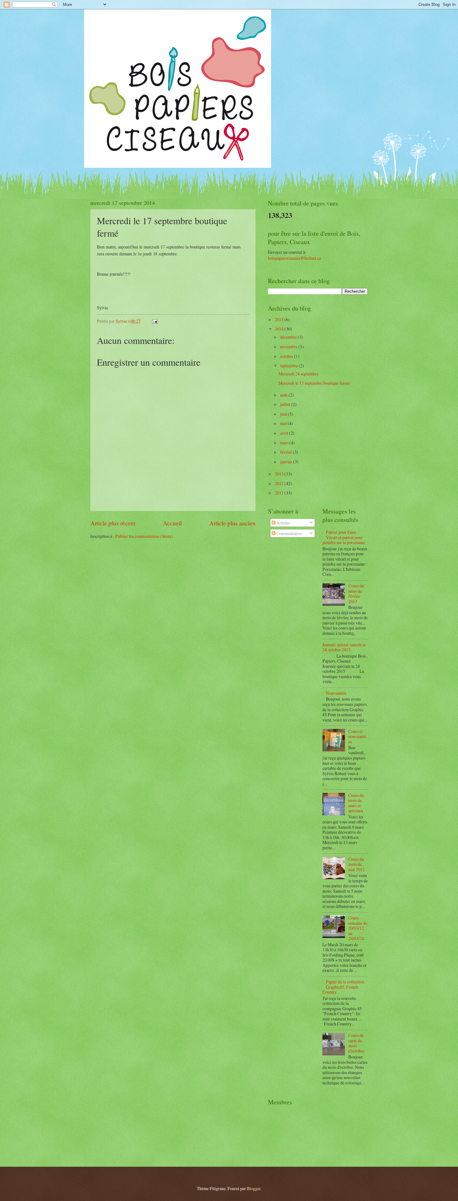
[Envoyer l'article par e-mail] (154, 321)
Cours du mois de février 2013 (356, 593)
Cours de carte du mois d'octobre (356, 1043)
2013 (279, 474)
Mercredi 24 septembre (298, 374)
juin (284, 414)
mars (284, 443)
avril (284, 433)
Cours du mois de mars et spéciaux (356, 803)
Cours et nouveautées (357, 736)
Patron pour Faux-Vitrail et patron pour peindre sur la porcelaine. (344, 537)
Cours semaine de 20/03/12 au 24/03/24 (357, 928)
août (284, 395)
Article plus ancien (232, 523)
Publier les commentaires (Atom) (144, 536)
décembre (289, 337)
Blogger (253, 1188)
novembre (289, 347)
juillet (285, 404)
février (286, 452)
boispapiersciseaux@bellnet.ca (294, 258)
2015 (279, 319)
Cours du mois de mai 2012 (356, 864)
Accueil (172, 523)
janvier (286, 462)
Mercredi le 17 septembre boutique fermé (314, 383)
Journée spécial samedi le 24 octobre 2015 (344, 647)
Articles (282, 523)
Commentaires (288, 533)
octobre (287, 356)
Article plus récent (112, 523)
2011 (279, 493)
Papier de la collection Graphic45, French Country (343, 987)
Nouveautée (336, 693)
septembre (289, 366)
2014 (279, 329)
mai (284, 423)
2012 (279, 483)
